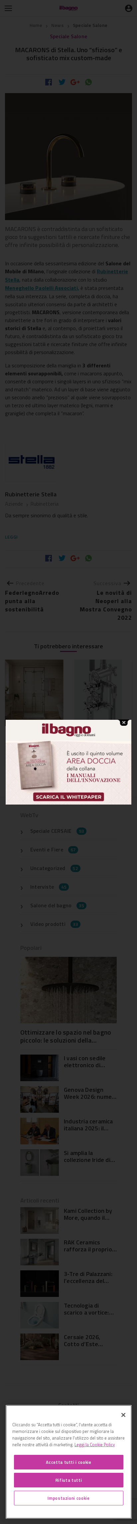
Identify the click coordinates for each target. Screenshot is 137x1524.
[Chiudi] (123, 1415)
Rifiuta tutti (69, 1480)
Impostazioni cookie (68, 1498)
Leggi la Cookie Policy (94, 1444)
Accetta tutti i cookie (68, 1462)
